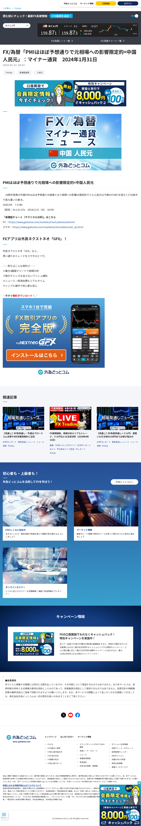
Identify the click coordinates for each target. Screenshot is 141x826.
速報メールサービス (120, 767)
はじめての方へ (67, 736)
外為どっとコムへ (124, 481)
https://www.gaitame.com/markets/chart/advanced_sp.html (48, 227)
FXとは (50, 744)
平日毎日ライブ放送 (66, 449)
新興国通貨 (24, 72)
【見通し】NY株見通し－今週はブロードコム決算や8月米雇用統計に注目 (23, 435)
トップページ (50, 736)
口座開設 (106, 3)
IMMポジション (118, 755)
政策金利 (83, 762)
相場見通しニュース (27, 441)
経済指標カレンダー (120, 751)
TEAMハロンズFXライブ (65, 445)
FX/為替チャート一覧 (111, 40)
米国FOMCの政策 (118, 759)
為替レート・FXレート (89, 750)
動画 (52, 445)
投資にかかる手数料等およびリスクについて (22, 785)
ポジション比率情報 (120, 744)
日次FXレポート (10, 441)
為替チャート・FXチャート (122, 748)
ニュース (83, 754)
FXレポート (81, 449)
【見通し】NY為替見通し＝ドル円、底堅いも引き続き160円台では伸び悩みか (117, 435)
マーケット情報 (86, 3)
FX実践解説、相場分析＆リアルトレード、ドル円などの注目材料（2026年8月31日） (69, 436)
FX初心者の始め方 (55, 751)
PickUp (9, 72)
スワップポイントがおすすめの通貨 (92, 745)
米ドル (53, 449)
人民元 (40, 72)
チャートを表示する (134, 16)
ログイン (128, 3)
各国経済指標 (85, 758)
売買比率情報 (117, 763)
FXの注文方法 (53, 755)
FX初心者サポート (55, 763)
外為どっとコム (70, 3)
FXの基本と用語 (54, 748)
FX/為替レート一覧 (60, 40)
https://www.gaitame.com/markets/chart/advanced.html (41, 222)
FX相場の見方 (53, 759)
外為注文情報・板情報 (89, 766)
